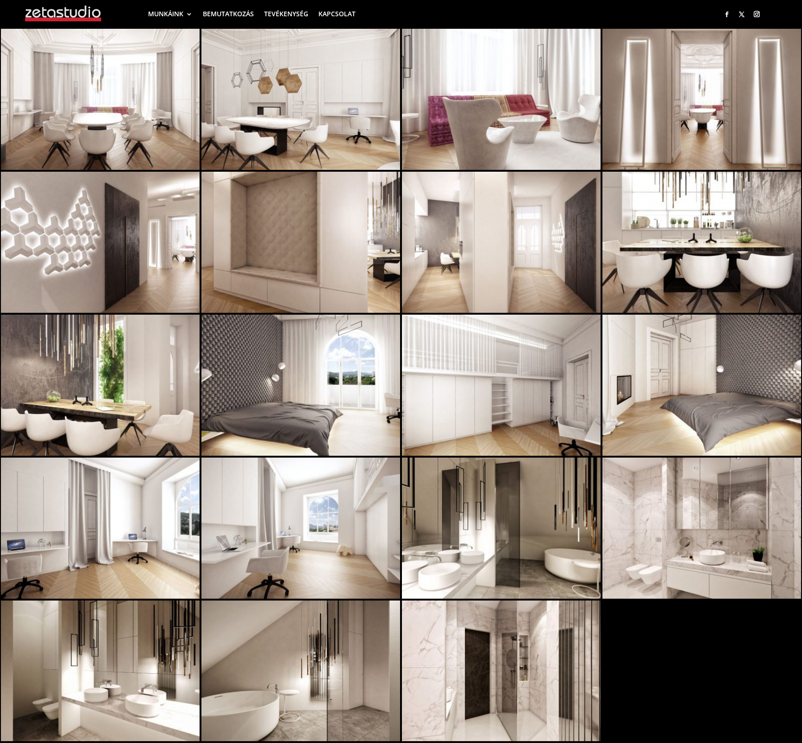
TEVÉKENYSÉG (286, 13)
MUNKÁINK (165, 13)
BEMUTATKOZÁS (228, 13)
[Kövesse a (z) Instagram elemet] (757, 14)
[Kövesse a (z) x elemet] (741, 14)
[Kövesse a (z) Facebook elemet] (726, 14)
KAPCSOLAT (337, 13)
